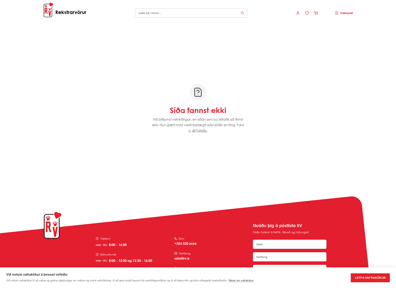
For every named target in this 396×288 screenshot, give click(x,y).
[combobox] (191, 12)
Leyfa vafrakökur (370, 277)
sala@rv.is (182, 258)
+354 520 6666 (185, 243)
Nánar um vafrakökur (241, 280)
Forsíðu (201, 130)
